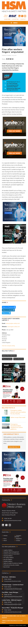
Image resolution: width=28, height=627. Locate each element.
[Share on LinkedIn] (8, 59)
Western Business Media (9, 615)
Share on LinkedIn (8, 310)
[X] (22, 16)
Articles (5, 535)
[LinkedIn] (19, 16)
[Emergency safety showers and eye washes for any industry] (6, 414)
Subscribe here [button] (13, 447)
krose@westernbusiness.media (12, 581)
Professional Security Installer (11, 565)
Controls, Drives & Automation (11, 554)
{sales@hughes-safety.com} (13, 323)
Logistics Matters (7, 550)
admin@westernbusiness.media (12, 520)
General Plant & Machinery (9, 355)
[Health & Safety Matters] (14, 6)
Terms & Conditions (7, 620)
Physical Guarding (7, 359)
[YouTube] (25, 16)
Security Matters (7, 559)
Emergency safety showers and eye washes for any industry (18, 412)
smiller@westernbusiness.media (12, 612)
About (5, 540)
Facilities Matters (7, 561)
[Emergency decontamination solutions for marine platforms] (6, 428)
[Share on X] (10, 59)
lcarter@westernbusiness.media (12, 604)
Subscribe (7, 19)
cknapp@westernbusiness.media (13, 589)
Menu (15, 23)
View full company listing (8, 345)
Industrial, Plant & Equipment (11, 552)
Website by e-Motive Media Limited (17, 625)
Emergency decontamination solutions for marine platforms (16, 426)
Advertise (15, 19)
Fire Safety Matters (8, 557)
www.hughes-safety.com (13, 326)
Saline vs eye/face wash (17, 417)
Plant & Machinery (18, 359)
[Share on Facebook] (7, 59)
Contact (23, 19)
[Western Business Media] (13, 507)
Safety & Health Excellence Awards (12, 563)
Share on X (6, 313)
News (5, 538)
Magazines (19, 538)
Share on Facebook (8, 307)
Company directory (17, 536)
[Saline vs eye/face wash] (6, 421)
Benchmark (6, 567)
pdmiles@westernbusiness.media (13, 596)
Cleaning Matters (8, 555)
